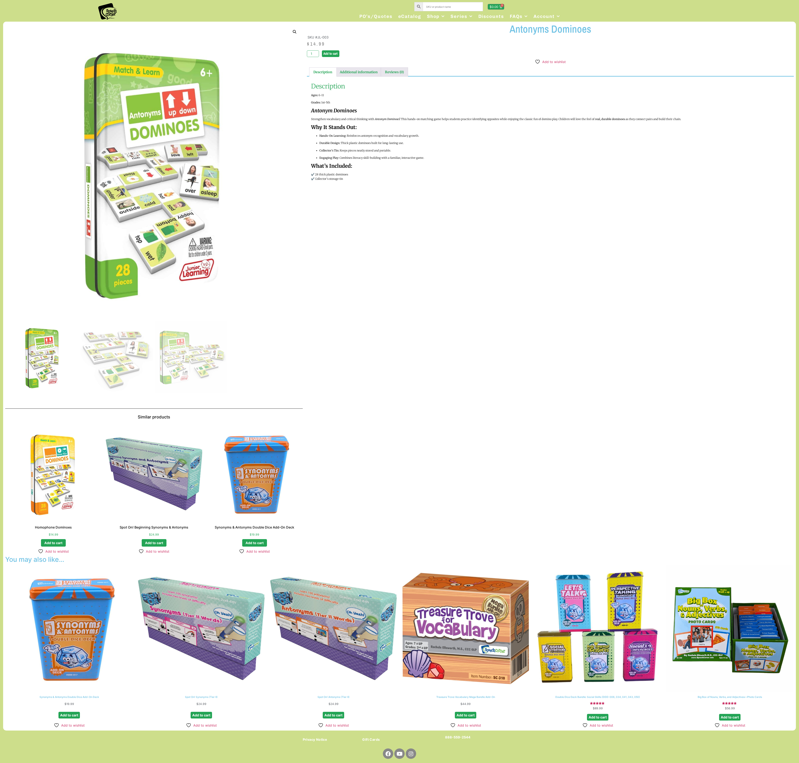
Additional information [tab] (359, 72)
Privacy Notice (315, 739)
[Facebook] (388, 753)
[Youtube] (399, 753)
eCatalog (409, 16)
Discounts (491, 16)
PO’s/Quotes (375, 16)
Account (544, 16)
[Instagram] (411, 753)
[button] (294, 32)
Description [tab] (322, 72)
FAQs (516, 16)
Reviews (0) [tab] (394, 72)
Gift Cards (371, 739)
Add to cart (330, 53)
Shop (433, 16)
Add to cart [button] (53, 543)
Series (458, 16)
